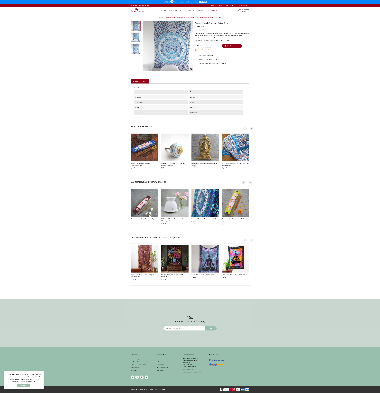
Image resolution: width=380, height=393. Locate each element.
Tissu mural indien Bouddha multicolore (235, 275)
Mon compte (160, 370)
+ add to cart (142, 146)
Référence (198, 30)
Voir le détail (146, 146)
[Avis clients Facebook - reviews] (216, 359)
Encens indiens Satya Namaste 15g (142, 219)
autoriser (23, 385)
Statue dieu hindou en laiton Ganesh (204, 163)
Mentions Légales (136, 359)
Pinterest (146, 377)
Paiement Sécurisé (162, 362)
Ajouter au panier (232, 46)
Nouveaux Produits (162, 367)
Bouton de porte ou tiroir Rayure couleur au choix (173, 164)
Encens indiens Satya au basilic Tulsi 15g (234, 220)
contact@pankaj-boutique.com (192, 372)
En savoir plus (30, 381)
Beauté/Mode (190, 11)
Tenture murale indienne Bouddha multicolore (172, 276)
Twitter (137, 377)
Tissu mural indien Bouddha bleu (202, 275)
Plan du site (134, 370)
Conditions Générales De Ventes (140, 362)
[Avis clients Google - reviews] (216, 364)
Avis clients (213, 355)
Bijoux (201, 11)
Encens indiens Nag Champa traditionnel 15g (140, 164)
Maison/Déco (175, 11)
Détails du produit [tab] (140, 81)
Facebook (132, 377)
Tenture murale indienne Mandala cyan (204, 219)
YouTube (142, 377)
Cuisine (163, 11)
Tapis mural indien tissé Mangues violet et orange (142, 276)
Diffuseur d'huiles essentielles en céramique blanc (172, 220)
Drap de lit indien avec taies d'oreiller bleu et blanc (235, 164)
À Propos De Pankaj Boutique (139, 364)
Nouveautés (213, 10)
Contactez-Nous (135, 367)
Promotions (160, 364)
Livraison (159, 359)
